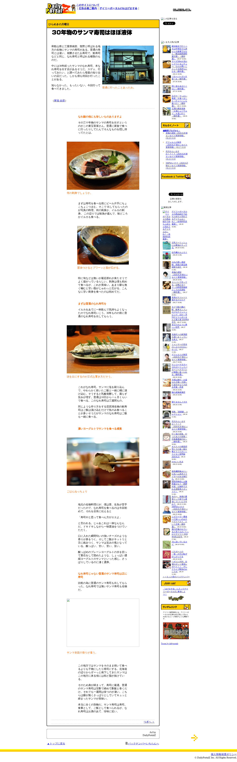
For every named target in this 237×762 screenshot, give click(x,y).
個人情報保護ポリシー (224, 754)
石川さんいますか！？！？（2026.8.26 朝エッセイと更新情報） (177, 155)
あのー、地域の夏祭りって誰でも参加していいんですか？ (179, 500)
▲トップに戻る (56, 743)
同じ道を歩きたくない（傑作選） (179, 87)
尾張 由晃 (59, 100)
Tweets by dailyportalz (169, 643)
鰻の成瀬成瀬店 (178, 392)
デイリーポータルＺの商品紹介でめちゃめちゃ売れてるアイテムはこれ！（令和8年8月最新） (179, 217)
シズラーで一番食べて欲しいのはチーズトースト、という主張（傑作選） (179, 522)
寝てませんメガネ (179, 402)
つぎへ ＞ (149, 721)
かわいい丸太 (177, 462)
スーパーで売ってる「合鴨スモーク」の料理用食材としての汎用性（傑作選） (179, 287)
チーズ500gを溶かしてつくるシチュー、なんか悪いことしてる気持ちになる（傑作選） (179, 66)
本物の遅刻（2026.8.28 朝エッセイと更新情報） (177, 135)
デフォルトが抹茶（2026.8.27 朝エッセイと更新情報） (177, 144)
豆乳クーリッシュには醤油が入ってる (179, 245)
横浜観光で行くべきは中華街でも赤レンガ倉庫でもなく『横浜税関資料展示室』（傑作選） (179, 52)
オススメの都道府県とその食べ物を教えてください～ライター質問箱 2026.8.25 (179, 451)
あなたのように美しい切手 (179, 325)
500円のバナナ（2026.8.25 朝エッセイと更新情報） (177, 165)
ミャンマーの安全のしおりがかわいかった (179, 347)
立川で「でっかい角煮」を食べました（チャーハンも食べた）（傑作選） (179, 101)
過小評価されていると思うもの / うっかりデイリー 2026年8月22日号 (180, 533)
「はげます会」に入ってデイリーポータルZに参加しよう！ (175, 591)
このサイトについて (87, 5)
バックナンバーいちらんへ (143, 743)
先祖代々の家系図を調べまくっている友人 (179, 337)
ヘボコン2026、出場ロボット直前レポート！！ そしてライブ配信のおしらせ (179, 566)
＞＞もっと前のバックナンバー (176, 577)
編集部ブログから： (171, 131)
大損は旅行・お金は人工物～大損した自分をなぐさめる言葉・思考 (179, 383)
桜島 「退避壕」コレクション (180, 413)
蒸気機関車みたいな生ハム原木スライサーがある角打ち (179, 475)
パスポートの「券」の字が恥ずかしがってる (179, 554)
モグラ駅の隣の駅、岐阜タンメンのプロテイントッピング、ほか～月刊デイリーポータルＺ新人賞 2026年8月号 (180, 314)
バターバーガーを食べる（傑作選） (179, 77)
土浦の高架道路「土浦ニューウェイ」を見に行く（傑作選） (179, 112)
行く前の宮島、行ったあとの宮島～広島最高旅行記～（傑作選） (179, 438)
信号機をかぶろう (179, 252)
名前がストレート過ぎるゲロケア (179, 298)
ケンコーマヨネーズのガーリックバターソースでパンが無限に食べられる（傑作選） (179, 369)
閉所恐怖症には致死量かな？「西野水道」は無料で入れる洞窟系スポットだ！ (179, 486)
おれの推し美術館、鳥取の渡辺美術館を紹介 (179, 264)
